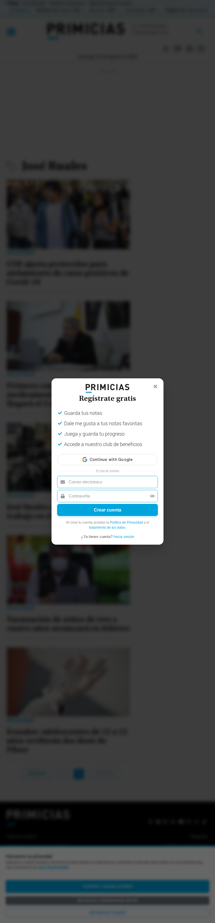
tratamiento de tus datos (107, 527)
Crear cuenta (107, 510)
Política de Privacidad (126, 522)
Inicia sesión (124, 537)
